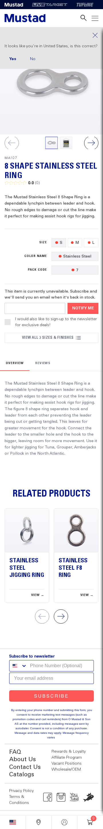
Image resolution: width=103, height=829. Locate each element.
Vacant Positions (67, 763)
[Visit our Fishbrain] (88, 797)
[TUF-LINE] (85, 4)
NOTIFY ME (83, 308)
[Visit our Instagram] (61, 797)
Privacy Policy (21, 791)
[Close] (51, 35)
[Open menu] (95, 18)
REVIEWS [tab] (43, 363)
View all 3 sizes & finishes (48, 338)
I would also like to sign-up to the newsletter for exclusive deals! (56, 322)
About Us (22, 760)
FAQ (15, 752)
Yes (12, 59)
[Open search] (83, 18)
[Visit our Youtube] (74, 797)
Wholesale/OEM (66, 769)
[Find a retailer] (38, 822)
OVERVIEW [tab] (15, 363)
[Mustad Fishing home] (25, 18)
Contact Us (25, 767)
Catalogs (21, 775)
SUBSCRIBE (51, 696)
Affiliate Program (67, 757)
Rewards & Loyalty (69, 752)
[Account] (64, 822)
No (32, 59)
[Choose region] (12, 822)
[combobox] (18, 665)
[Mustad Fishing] (16, 4)
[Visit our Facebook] (47, 797)
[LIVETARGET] (49, 4)
